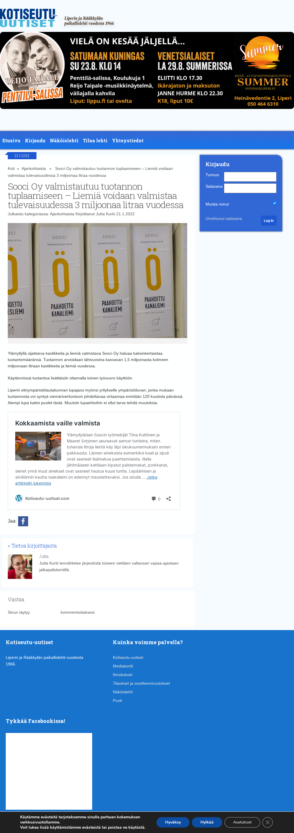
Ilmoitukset (122, 674)
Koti (11, 168)
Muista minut (217, 204)
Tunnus (212, 174)
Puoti (117, 700)
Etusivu (11, 140)
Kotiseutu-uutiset (128, 657)
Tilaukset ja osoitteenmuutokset (141, 683)
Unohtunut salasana (224, 218)
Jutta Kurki (105, 214)
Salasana (214, 186)
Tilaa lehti (95, 140)
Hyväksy (173, 822)
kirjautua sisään (45, 612)
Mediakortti (123, 666)
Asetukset (242, 822)
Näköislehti (64, 140)
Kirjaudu (35, 140)
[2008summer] (147, 110)
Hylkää (207, 822)
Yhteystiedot (128, 140)
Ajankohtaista (34, 168)
